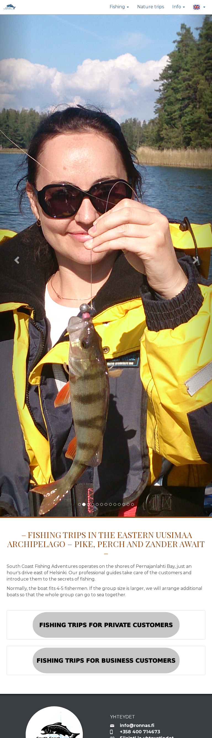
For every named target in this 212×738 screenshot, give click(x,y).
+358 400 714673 (140, 731)
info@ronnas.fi (137, 725)
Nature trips (150, 6)
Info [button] (177, 6)
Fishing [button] (118, 6)
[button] (199, 7)
